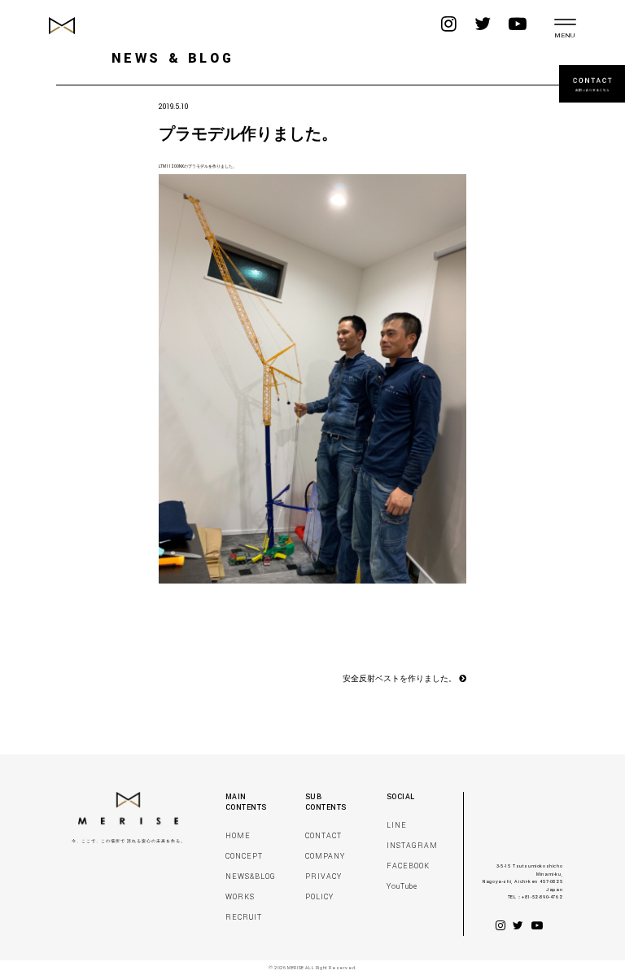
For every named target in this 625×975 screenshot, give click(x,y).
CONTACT (323, 836)
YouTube (402, 886)
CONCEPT (244, 856)
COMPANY (325, 856)
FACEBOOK (408, 866)
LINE (397, 825)
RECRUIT (243, 917)
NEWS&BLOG (250, 877)
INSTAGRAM (412, 846)
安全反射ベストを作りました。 (401, 680)
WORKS (240, 897)
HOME (238, 836)
